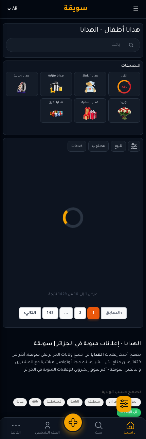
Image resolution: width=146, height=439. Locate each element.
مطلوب (98, 146)
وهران (114, 402)
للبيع (118, 146)
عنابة (20, 402)
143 (50, 313)
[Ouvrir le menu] (135, 9)
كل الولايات (129, 412)
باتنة (35, 402)
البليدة (74, 402)
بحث (131, 45)
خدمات (77, 146)
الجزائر (133, 402)
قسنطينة (54, 402)
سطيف (94, 402)
